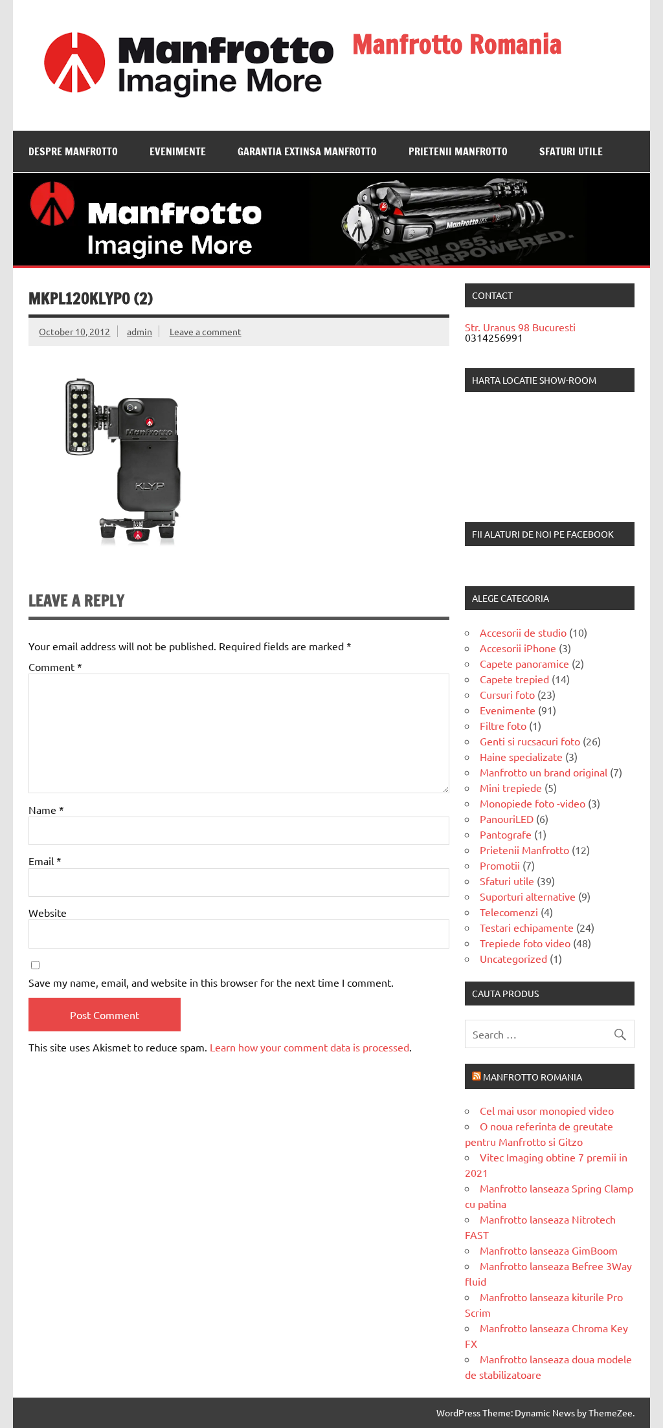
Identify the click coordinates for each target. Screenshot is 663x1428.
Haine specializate (521, 756)
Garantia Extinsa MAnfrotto (307, 151)
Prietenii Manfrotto (458, 151)
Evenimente (178, 151)
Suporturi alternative (528, 896)
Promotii (500, 865)
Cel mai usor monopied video (547, 1110)
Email (45, 860)
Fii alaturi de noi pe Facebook (543, 534)
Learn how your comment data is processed (309, 1046)
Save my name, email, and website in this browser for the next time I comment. (211, 982)
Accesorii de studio (523, 632)
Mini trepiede (511, 787)
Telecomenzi (509, 911)
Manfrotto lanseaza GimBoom (549, 1250)
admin (139, 331)
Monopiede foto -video (532, 802)
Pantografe (506, 834)
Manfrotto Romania (457, 43)
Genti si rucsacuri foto (530, 740)
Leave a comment (206, 331)
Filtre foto (503, 725)
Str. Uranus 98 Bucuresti (520, 326)
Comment (55, 666)
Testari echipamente (527, 927)
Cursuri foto (507, 694)
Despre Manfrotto (73, 151)
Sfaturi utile (571, 151)
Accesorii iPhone (518, 647)
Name (46, 809)
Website (47, 912)
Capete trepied (514, 678)
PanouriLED (507, 818)
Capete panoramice (524, 663)
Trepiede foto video (525, 942)
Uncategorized (513, 958)
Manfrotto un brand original (543, 771)
